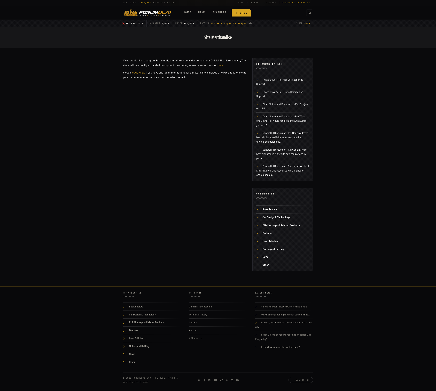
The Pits (193, 322)
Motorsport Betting (273, 248)
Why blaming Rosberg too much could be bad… (285, 314)
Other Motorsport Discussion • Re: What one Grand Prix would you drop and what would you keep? (281, 121)
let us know (138, 72)
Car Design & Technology (276, 217)
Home (187, 12)
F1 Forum (241, 13)
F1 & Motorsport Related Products (281, 225)
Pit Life (192, 330)
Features (219, 12)
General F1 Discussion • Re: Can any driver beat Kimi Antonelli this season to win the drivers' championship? (282, 137)
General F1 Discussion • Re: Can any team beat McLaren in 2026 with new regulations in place (281, 154)
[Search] (310, 13)
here (220, 65)
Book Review (269, 209)
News (202, 12)
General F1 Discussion (200, 306)
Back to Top (302, 379)
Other (265, 264)
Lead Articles (270, 240)
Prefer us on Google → (297, 3)
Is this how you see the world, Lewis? (280, 346)
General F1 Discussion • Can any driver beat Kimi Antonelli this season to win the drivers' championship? (282, 170)
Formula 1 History (198, 314)
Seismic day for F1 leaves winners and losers (284, 306)
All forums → (196, 338)
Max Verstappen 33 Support (229, 23)
